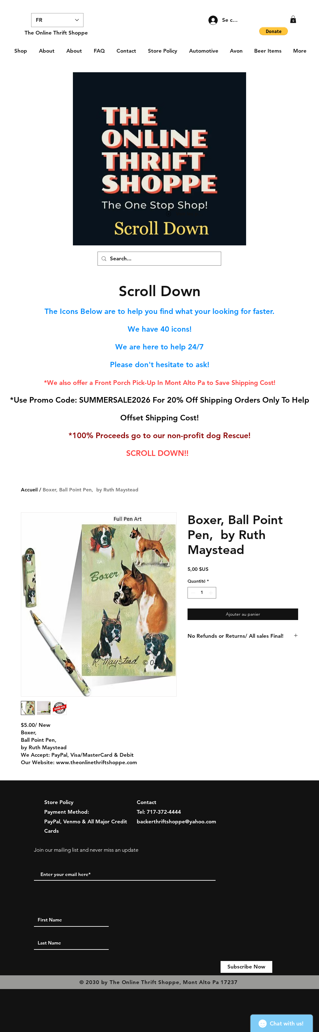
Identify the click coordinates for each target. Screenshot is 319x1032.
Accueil (29, 490)
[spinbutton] (201, 592)
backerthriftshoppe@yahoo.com (176, 821)
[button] (293, 19)
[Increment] (211, 592)
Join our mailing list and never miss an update (86, 850)
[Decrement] (192, 592)
